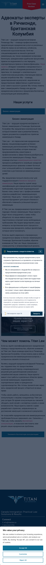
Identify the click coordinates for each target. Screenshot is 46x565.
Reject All (23, 560)
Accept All (23, 548)
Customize (23, 554)
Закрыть (36, 313)
